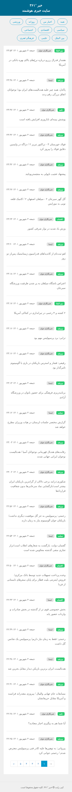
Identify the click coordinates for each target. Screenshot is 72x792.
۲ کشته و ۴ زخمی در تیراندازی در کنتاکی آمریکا (40, 313)
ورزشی (16, 21)
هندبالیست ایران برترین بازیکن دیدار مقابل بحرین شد (37, 668)
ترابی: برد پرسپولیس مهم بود (50, 338)
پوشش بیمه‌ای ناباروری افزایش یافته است (42, 119)
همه (62, 21)
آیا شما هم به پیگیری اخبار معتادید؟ (47, 723)
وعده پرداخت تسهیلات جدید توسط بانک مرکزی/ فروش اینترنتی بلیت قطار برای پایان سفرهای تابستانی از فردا (36, 579)
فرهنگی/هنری (27, 38)
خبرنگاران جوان (45, 50)
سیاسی (60, 29)
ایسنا (50, 80)
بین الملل (59, 38)
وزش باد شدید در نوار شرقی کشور (47, 228)
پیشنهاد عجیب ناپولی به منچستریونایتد (45, 174)
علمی (44, 38)
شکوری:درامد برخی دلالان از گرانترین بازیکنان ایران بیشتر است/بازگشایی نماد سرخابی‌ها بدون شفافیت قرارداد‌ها (37, 485)
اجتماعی (28, 29)
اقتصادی (45, 29)
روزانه (32, 21)
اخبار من (47, 21)
